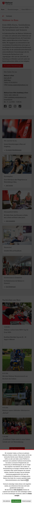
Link (27, 480)
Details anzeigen (27, 501)
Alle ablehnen (7, 501)
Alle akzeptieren (16, 501)
